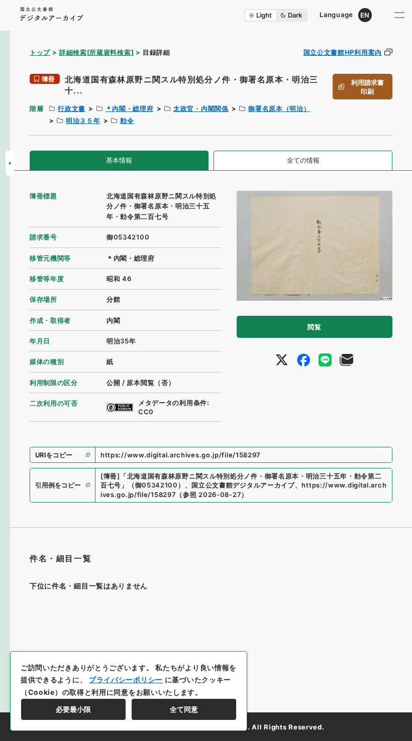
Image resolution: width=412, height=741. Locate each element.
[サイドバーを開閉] (10, 163)
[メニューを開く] (399, 15)
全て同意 (184, 709)
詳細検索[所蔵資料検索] (96, 52)
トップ (40, 52)
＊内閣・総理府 (130, 108)
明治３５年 (83, 120)
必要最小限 (73, 709)
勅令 (127, 120)
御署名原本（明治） (279, 108)
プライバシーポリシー (126, 679)
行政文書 (71, 108)
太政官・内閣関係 (201, 108)
